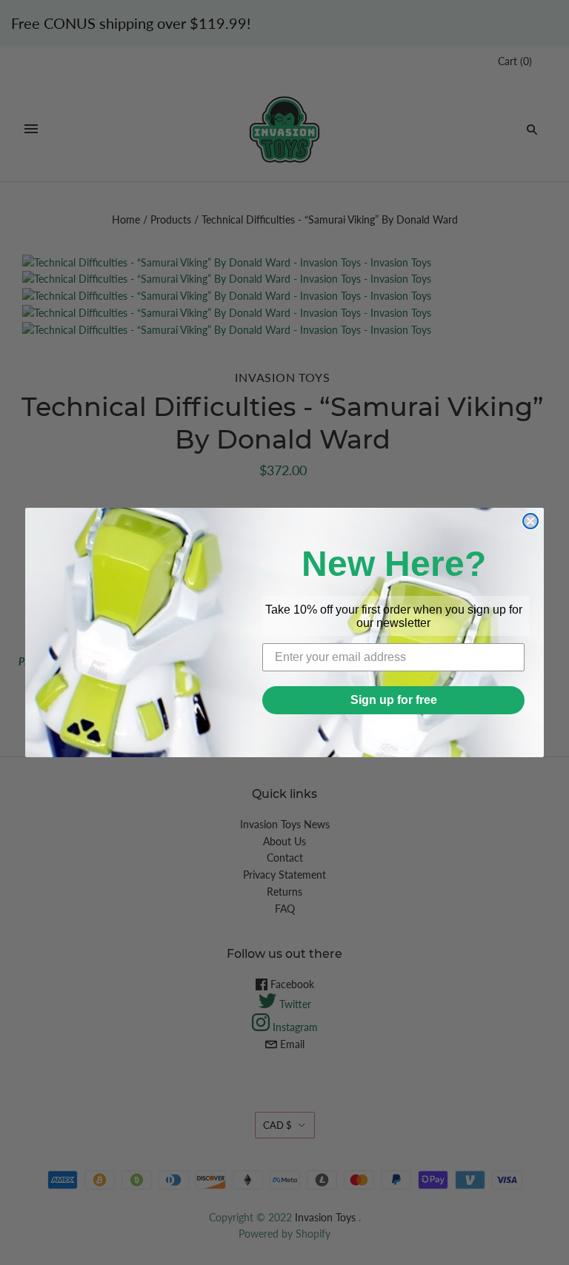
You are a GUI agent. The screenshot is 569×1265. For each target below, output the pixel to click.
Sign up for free (393, 700)
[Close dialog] (530, 521)
